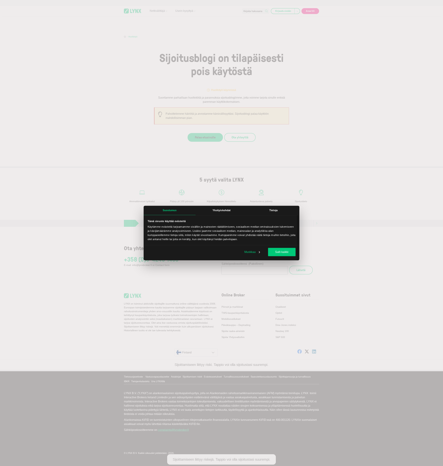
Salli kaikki (281, 251)
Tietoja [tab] (273, 210)
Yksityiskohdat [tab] (221, 210)
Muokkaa (250, 251)
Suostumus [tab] (170, 210)
